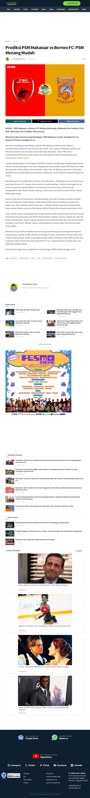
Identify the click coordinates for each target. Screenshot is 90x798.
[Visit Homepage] (11, 3)
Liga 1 (33, 258)
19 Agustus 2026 (20, 492)
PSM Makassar (47, 258)
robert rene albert (60, 258)
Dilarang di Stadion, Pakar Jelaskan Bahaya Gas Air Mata (27, 333)
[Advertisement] (46, 26)
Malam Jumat (73, 9)
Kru (25, 777)
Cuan (51, 9)
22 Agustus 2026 (20, 483)
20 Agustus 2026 (20, 474)
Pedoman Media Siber (53, 777)
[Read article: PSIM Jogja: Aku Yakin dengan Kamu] (9, 312)
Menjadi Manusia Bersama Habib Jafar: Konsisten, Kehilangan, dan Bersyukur (42, 523)
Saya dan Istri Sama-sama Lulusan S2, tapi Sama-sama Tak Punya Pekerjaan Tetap (44, 506)
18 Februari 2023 (20, 325)
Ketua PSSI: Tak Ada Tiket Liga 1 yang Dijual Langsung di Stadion (69, 333)
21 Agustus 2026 (20, 509)
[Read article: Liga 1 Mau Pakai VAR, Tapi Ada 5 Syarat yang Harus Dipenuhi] (9, 323)
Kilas (44, 9)
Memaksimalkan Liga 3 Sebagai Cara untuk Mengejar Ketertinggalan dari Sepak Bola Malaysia (69, 312)
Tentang (26, 773)
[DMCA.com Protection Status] (13, 775)
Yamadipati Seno (19, 59)
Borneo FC (14, 258)
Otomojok (61, 9)
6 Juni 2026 (19, 542)
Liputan (17, 9)
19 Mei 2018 (31, 59)
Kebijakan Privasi (51, 780)
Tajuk (25, 9)
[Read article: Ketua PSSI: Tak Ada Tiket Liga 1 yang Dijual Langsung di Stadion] (51, 334)
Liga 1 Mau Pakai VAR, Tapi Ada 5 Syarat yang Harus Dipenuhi (28, 322)
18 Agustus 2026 (20, 465)
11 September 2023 (62, 316)
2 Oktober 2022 (61, 327)
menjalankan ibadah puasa (17, 158)
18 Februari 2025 (20, 312)
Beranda (7, 41)
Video (84, 9)
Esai (8, 9)
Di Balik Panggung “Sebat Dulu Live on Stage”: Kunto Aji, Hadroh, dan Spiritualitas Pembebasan (48, 531)
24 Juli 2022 (60, 337)
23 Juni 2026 (19, 534)
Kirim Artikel (72, 3)
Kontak (26, 783)
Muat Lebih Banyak (45, 344)
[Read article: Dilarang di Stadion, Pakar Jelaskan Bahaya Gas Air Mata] (9, 334)
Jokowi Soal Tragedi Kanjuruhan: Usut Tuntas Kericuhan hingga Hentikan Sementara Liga (70, 323)
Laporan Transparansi (53, 783)
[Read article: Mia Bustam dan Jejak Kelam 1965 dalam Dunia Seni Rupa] (9, 542)
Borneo (47, 241)
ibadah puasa (24, 258)
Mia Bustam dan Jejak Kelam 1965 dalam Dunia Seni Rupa (35, 540)
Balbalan (15, 41)
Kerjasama (49, 773)
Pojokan (34, 9)
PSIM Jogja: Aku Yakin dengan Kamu (27, 310)
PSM (39, 258)
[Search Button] (84, 3)
